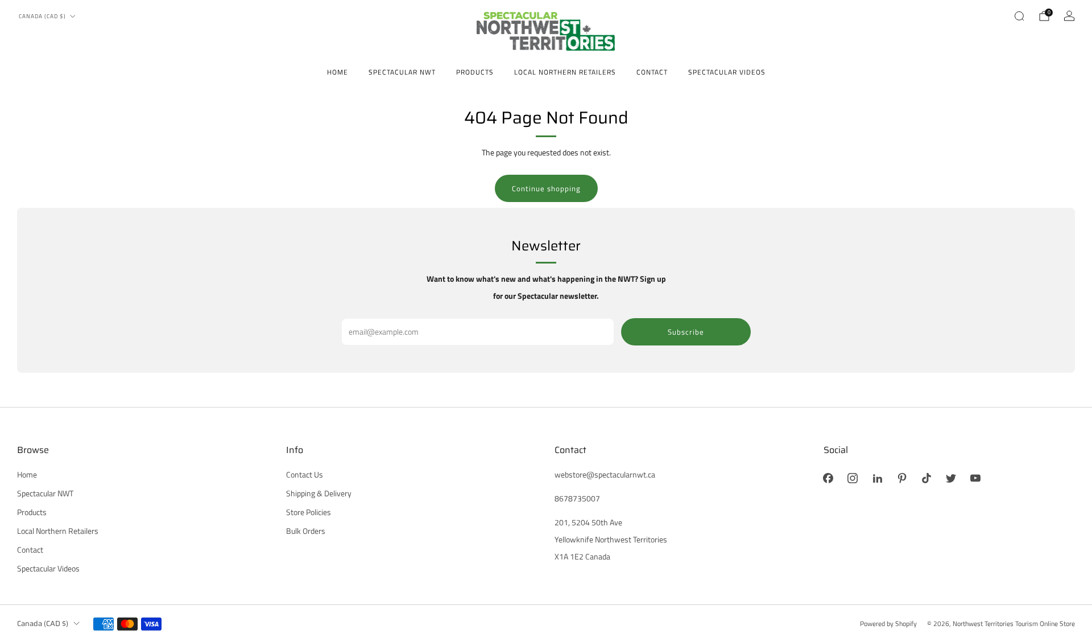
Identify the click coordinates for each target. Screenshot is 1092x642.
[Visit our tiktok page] (926, 478)
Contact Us (304, 474)
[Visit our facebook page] (828, 478)
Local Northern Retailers (565, 72)
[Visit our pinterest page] (902, 478)
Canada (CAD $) (42, 16)
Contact (652, 72)
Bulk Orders (305, 531)
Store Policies (308, 512)
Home (337, 72)
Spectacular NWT (402, 72)
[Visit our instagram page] (853, 478)
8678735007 (577, 498)
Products (475, 72)
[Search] (1019, 16)
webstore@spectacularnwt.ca (605, 474)
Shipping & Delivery (318, 493)
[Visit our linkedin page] (877, 478)
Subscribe (686, 332)
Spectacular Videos (727, 72)
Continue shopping (546, 188)
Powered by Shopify (888, 623)
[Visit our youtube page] (975, 478)
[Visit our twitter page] (950, 478)
